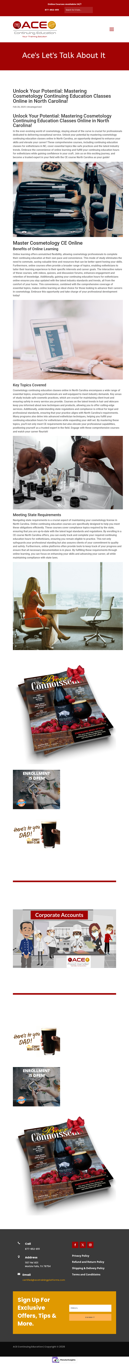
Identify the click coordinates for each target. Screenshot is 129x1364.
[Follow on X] (83, 1245)
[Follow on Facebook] (75, 1245)
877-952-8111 (52, 9)
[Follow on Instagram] (90, 1245)
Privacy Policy (80, 1255)
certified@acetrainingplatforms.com (43, 1280)
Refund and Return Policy (88, 1262)
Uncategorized (34, 107)
